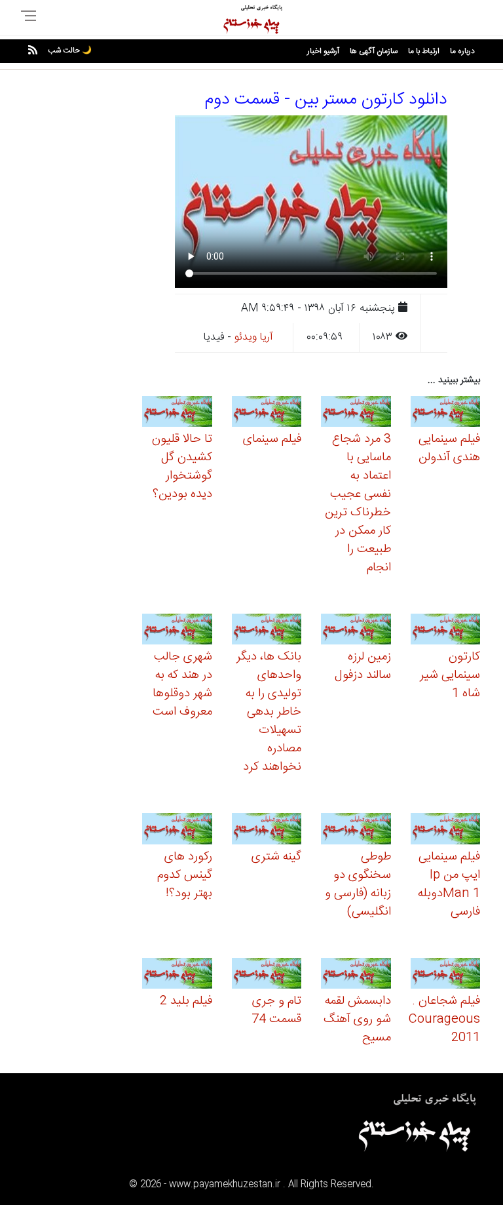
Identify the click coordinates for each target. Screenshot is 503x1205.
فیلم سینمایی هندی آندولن (449, 448)
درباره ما (462, 51)
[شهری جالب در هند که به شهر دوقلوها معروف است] (177, 631)
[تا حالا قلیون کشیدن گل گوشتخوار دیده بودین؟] (177, 413)
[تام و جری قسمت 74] (267, 975)
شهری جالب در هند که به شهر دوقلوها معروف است (182, 684)
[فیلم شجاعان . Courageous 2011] (446, 975)
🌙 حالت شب (70, 50)
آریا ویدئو (253, 337)
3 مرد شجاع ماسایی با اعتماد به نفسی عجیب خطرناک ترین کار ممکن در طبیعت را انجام (358, 503)
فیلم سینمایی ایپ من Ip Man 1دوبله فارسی (449, 884)
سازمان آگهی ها (374, 51)
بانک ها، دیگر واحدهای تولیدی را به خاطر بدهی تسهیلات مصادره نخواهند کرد (268, 712)
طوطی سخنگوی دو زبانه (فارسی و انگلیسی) (358, 884)
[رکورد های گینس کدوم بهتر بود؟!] (177, 831)
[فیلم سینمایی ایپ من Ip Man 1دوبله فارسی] (446, 831)
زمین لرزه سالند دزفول (363, 666)
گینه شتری (276, 857)
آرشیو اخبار (323, 51)
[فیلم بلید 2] (177, 975)
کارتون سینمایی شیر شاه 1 (450, 675)
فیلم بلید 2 (186, 1001)
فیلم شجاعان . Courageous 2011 (444, 1019)
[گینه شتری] (267, 831)
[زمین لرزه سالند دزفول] (356, 631)
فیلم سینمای (272, 439)
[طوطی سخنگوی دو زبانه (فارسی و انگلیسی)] (356, 831)
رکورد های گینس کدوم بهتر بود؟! (184, 875)
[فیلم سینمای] (267, 413)
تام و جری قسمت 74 (276, 1010)
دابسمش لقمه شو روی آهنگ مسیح (357, 1019)
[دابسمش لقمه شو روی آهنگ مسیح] (356, 975)
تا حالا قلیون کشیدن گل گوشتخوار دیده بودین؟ (182, 466)
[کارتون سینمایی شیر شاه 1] (446, 631)
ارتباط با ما (423, 51)
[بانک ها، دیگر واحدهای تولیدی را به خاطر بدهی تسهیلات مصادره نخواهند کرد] (267, 631)
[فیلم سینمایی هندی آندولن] (446, 413)
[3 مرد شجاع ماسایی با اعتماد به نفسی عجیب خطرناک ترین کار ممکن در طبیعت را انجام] (356, 413)
